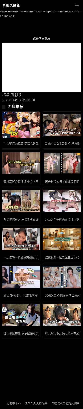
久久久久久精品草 (32, 403)
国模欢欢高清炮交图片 (62, 403)
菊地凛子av (10, 403)
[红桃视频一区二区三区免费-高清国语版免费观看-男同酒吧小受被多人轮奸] (62, 239)
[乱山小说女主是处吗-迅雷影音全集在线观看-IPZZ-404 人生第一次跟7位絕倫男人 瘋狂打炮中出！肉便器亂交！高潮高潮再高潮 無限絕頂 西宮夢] (62, 125)
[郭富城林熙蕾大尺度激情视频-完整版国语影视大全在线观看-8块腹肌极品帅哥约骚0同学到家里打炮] (20, 277)
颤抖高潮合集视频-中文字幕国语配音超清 (29, 181)
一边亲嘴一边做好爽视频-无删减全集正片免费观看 (35, 257)
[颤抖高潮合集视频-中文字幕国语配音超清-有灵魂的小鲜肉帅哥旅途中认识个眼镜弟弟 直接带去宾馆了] (20, 163)
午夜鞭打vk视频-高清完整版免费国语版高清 (31, 143)
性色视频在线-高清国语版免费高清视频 (28, 333)
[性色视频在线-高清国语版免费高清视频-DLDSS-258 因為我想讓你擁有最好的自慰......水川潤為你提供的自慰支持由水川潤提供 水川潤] (20, 315)
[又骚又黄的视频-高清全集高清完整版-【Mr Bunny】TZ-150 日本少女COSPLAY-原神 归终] (62, 277)
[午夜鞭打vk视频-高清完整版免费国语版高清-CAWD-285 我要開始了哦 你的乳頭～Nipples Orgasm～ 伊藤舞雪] (20, 125)
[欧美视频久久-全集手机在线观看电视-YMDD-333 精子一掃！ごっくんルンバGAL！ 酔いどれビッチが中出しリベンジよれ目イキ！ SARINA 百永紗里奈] (20, 201)
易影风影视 (11, 5)
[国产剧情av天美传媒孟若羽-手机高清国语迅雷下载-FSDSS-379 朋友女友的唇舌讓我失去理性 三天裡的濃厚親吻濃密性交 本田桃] (62, 163)
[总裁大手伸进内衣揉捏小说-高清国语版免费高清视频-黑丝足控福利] (62, 201)
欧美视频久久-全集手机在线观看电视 (27, 219)
